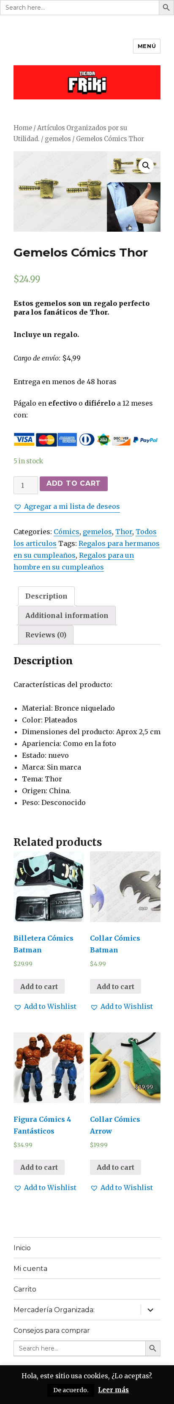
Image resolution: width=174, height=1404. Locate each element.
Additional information (67, 615)
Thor (123, 531)
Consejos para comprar (52, 1330)
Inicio (22, 1248)
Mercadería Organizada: (54, 1310)
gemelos (58, 139)
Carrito (25, 1289)
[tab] (46, 596)
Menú (147, 46)
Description (46, 596)
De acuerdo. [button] (70, 1390)
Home (23, 128)
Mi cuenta (30, 1269)
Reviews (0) (45, 635)
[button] (67, 506)
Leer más (113, 1390)
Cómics (66, 531)
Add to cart (73, 483)
